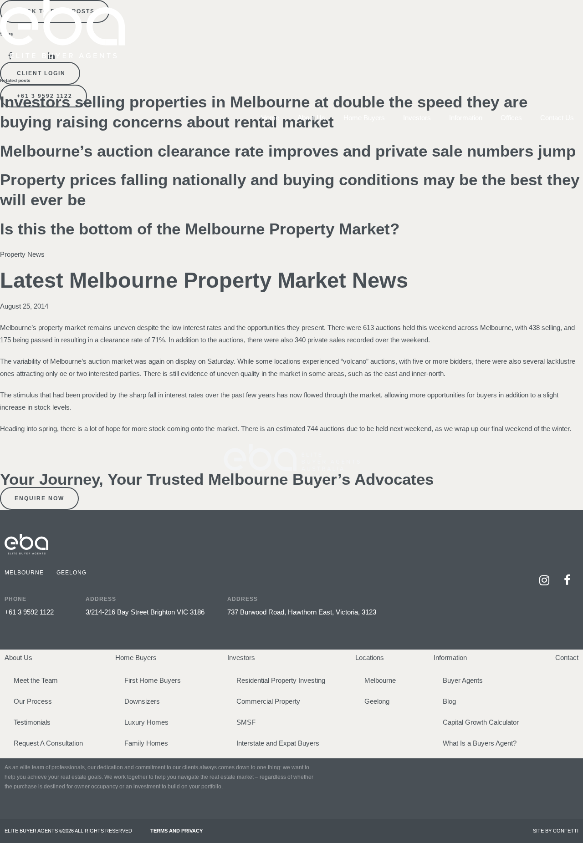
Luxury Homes (146, 722)
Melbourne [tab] (24, 572)
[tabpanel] (248, 600)
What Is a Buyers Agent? (480, 743)
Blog (449, 701)
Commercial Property (268, 701)
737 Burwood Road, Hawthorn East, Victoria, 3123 (301, 612)
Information (465, 118)
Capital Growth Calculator (481, 722)
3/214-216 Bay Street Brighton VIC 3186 (145, 612)
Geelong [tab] (71, 572)
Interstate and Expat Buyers (277, 743)
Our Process (33, 701)
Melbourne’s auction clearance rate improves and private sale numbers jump (288, 151)
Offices (511, 118)
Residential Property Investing (280, 680)
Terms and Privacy (176, 830)
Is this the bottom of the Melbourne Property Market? (199, 229)
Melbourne (380, 680)
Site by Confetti (555, 830)
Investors (417, 118)
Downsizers (142, 701)
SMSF (246, 722)
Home (270, 118)
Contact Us (557, 118)
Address (101, 599)
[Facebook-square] (567, 580)
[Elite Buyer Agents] (62, 56)
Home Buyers (364, 118)
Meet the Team (36, 680)
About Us (311, 118)
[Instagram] (544, 580)
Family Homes (146, 743)
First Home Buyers (152, 680)
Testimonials (32, 722)
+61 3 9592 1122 (29, 612)
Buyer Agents (463, 680)
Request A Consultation (48, 743)
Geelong (376, 701)
